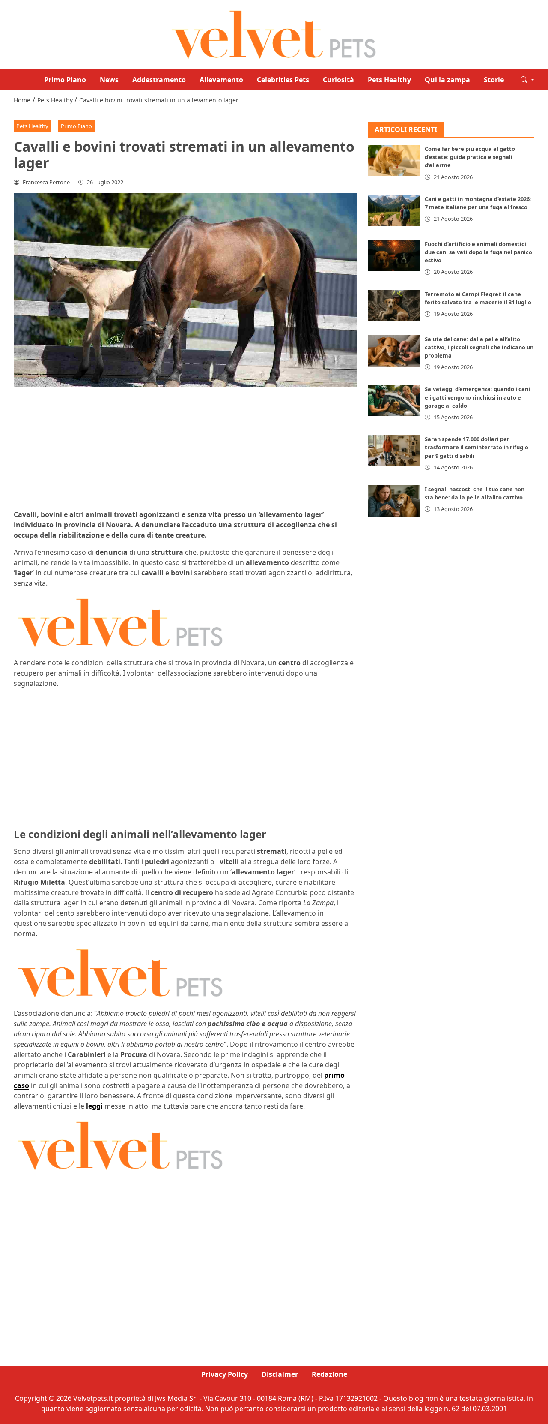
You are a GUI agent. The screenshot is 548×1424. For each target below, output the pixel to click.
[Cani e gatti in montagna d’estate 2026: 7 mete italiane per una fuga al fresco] (394, 210)
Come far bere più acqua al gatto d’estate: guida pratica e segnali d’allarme (470, 157)
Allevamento (221, 79)
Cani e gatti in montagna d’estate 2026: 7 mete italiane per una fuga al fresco (478, 203)
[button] (527, 80)
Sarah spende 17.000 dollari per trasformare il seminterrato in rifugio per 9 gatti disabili (476, 448)
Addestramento (159, 79)
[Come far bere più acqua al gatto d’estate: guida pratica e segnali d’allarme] (394, 161)
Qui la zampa (447, 79)
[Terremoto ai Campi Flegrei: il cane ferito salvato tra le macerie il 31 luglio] (394, 305)
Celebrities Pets (283, 79)
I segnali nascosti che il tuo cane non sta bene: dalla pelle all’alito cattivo (474, 493)
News (109, 79)
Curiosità (338, 79)
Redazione (329, 1374)
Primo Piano (65, 79)
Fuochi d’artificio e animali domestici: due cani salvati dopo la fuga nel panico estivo (478, 252)
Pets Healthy (389, 79)
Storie (494, 79)
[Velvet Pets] (274, 34)
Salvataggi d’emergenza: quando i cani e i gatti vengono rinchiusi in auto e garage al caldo (477, 397)
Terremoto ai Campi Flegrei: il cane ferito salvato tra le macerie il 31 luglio (478, 298)
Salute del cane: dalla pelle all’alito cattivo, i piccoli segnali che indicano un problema (479, 347)
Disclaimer (280, 1374)
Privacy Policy (224, 1374)
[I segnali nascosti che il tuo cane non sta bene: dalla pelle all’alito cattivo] (394, 501)
